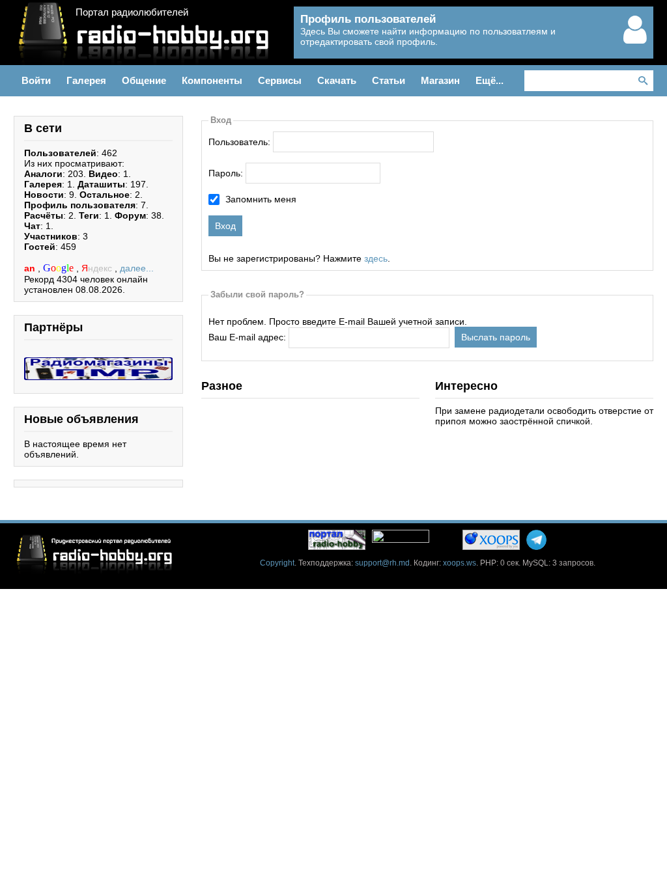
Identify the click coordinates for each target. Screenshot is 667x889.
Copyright (277, 563)
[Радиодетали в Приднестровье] (98, 362)
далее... (137, 268)
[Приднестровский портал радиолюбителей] (336, 540)
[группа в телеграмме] (536, 540)
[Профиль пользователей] (635, 40)
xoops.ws (459, 563)
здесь (376, 258)
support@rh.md (382, 563)
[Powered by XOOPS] (491, 540)
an (31, 268)
